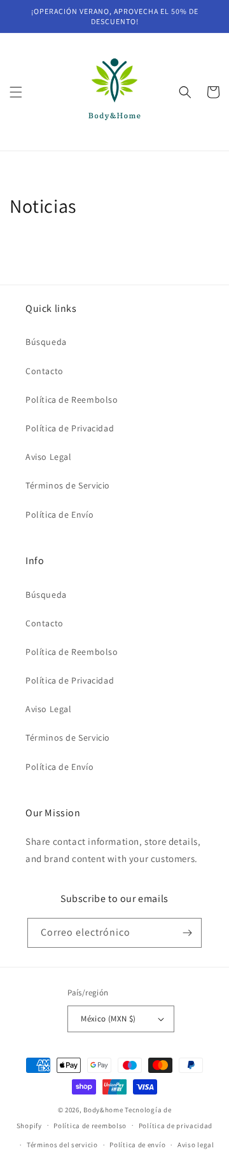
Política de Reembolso (71, 399)
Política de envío (137, 1144)
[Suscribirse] (187, 933)
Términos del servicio (62, 1144)
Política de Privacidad (69, 428)
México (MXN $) (108, 1018)
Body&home (103, 1109)
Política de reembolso (90, 1125)
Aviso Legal (48, 456)
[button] (16, 92)
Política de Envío (59, 514)
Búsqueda (46, 341)
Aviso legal (195, 1144)
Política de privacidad (175, 1125)
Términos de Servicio (67, 485)
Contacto (44, 371)
